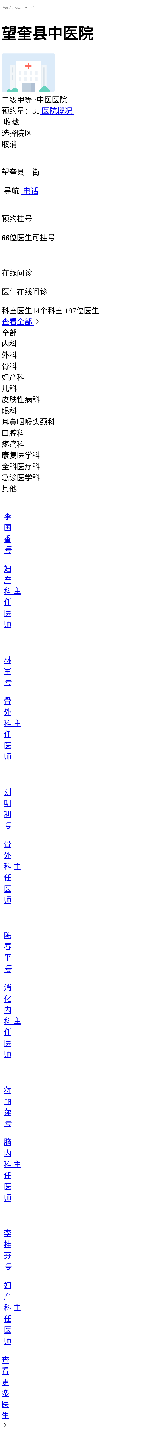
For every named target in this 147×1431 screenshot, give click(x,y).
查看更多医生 (5, 1388)
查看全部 (18, 322)
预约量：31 (21, 111)
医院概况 (57, 111)
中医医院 (50, 100)
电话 (29, 191)
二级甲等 (18, 100)
